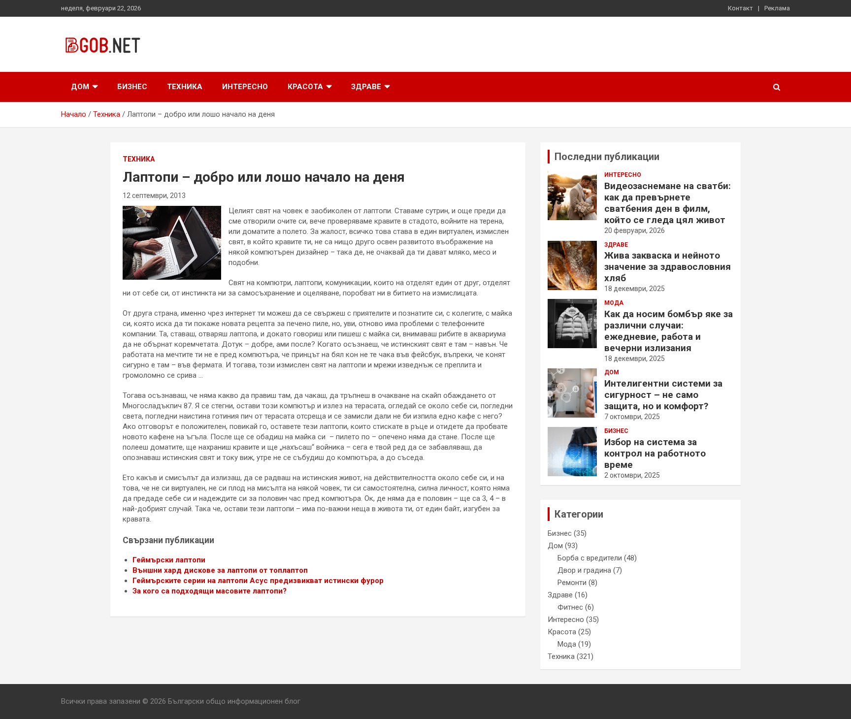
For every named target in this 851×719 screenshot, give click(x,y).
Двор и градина (584, 570)
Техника (184, 86)
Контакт (740, 8)
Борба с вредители (589, 558)
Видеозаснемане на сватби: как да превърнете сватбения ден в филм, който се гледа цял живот (667, 203)
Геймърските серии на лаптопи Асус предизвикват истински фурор (258, 580)
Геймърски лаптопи (168, 560)
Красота (305, 86)
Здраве (366, 86)
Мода (613, 302)
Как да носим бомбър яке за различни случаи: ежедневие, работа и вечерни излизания (668, 331)
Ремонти (572, 582)
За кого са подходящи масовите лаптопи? (209, 591)
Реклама (777, 8)
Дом (80, 86)
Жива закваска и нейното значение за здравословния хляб (667, 267)
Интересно (245, 86)
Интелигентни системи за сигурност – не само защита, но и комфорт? (663, 395)
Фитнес (570, 607)
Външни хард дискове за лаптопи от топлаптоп (220, 570)
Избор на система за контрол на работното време (655, 453)
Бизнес (132, 86)
